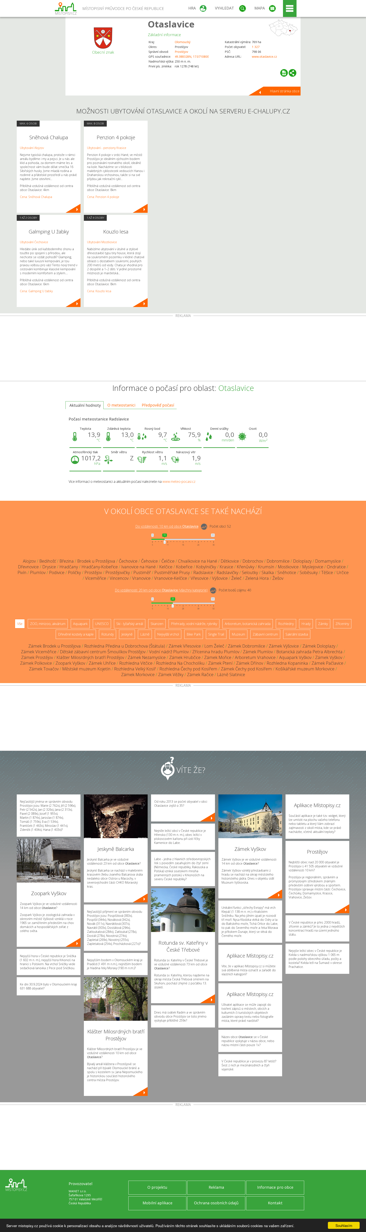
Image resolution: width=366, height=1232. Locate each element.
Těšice (327, 572)
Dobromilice (278, 561)
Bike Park (194, 634)
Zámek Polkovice (36, 663)
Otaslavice (171, 24)
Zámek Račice (200, 674)
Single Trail (216, 634)
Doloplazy (302, 561)
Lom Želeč (214, 646)
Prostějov (181, 52)
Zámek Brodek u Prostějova (54, 646)
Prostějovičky (117, 572)
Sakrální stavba (297, 634)
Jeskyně (127, 634)
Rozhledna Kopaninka (287, 663)
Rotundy (107, 634)
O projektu (157, 1187)
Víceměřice (95, 578)
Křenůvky (245, 567)
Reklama (216, 1187)
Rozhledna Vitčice (135, 663)
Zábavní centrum (265, 634)
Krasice (226, 567)
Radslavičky (227, 572)
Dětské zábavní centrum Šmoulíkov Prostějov (103, 652)
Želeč (236, 578)
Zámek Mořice (217, 657)
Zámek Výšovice (284, 646)
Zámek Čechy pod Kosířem (246, 669)
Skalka (268, 572)
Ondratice (336, 567)
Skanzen (157, 623)
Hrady (306, 623)
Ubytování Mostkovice (102, 242)
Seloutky (250, 572)
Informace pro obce (275, 1187)
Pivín (22, 572)
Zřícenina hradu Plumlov (215, 652)
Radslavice (203, 572)
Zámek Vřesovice (185, 646)
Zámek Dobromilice (246, 646)
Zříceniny (342, 623)
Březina (67, 561)
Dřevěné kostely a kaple (76, 634)
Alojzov (29, 561)
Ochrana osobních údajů (216, 1202)
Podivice (56, 572)
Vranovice (141, 578)
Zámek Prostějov (37, 657)
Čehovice (149, 561)
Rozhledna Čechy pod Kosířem (188, 669)
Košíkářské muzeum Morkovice (305, 669)
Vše (19, 623)
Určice (343, 572)
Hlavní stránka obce (284, 91)
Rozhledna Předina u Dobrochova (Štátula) (124, 646)
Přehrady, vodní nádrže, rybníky (194, 623)
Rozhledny (286, 623)
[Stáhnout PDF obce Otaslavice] (284, 73)
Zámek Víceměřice (38, 652)
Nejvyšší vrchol (168, 634)
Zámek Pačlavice (327, 663)
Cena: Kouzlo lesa (99, 291)
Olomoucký (182, 42)
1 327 (255, 47)
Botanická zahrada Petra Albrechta (309, 652)
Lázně (145, 634)
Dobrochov (253, 561)
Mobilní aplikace (157, 1202)
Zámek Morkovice (138, 674)
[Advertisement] (183, 349)
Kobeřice (184, 567)
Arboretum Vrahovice (255, 657)
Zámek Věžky (170, 674)
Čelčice (168, 561)
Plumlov (38, 572)
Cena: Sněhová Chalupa (36, 197)
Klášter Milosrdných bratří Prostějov (90, 657)
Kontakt (275, 1202)
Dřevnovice (28, 567)
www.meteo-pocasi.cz (178, 481)
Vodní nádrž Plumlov (169, 652)
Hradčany (69, 567)
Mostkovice (288, 567)
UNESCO (102, 623)
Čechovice (128, 561)
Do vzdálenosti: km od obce (166, 526)
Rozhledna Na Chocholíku (180, 663)
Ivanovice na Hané (138, 567)
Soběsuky (309, 572)
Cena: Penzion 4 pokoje (103, 197)
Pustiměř (142, 572)
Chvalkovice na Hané (197, 561)
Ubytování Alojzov (32, 148)
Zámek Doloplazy (318, 646)
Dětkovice (230, 561)
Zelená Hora (257, 578)
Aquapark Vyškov (295, 657)
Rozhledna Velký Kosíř (135, 669)
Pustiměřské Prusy (172, 572)
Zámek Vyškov (328, 657)
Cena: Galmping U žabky (36, 291)
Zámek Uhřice (102, 663)
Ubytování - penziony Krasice (106, 148)
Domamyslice (328, 561)
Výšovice (220, 578)
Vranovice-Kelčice (170, 578)
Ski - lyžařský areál (129, 623)
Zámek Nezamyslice (147, 657)
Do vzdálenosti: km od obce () (161, 590)
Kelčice (165, 567)
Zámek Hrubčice (185, 657)
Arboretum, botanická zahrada (247, 623)
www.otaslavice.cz (264, 57)
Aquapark (80, 623)
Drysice (49, 567)
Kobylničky (206, 567)
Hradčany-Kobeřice (100, 567)
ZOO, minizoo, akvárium (47, 623)
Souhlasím (344, 1225)
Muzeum (238, 634)
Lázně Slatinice (231, 674)
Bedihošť (47, 561)
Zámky (323, 623)
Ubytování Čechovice (34, 242)
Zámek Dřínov (249, 663)
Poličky (74, 572)
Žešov (277, 578)
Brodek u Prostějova (96, 561)
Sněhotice (286, 572)
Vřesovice (199, 578)
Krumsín (266, 567)
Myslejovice (312, 567)
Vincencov (119, 578)
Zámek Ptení (220, 663)
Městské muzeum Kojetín (86, 669)
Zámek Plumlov (258, 652)
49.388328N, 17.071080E (192, 57)
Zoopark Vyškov (70, 663)
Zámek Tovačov (44, 669)
